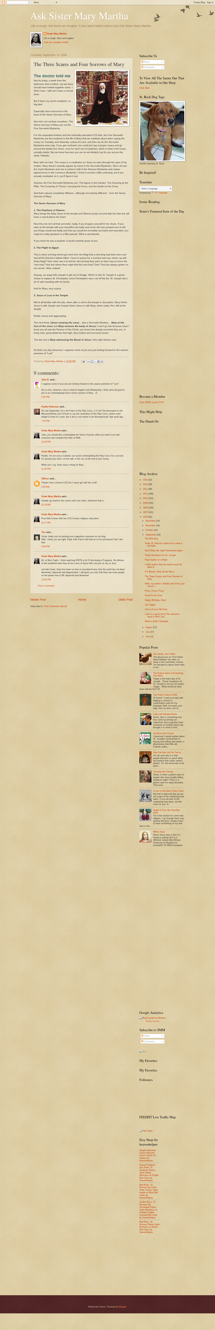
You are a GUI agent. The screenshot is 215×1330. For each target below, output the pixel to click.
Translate (162, 193)
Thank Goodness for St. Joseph (160, 555)
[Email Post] (83, 361)
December (150, 520)
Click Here (144, 88)
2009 (145, 503)
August (149, 627)
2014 (145, 480)
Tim (43, 532)
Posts (146, 62)
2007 (145, 512)
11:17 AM (45, 522)
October (149, 530)
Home (82, 599)
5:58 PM (45, 546)
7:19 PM (45, 421)
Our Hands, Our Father (164, 654)
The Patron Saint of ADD (165, 695)
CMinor (45, 478)
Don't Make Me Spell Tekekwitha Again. (164, 550)
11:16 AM (45, 504)
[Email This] (89, 361)
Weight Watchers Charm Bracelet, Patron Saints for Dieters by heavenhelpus (147, 1155)
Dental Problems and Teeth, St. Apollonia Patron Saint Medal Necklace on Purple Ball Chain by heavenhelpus (148, 1173)
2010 (145, 498)
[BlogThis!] (92, 361)
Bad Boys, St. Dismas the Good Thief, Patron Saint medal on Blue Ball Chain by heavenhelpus (148, 1191)
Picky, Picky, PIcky (154, 591)
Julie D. (45, 379)
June (148, 636)
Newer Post (38, 599)
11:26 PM (46, 469)
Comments (149, 67)
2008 (145, 507)
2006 (145, 517)
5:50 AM (45, 487)
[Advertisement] (164, 877)
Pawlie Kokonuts (50, 406)
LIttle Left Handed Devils (165, 714)
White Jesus (159, 831)
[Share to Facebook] (98, 361)
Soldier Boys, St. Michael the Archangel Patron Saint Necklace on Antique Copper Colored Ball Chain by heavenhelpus (148, 1210)
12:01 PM (46, 579)
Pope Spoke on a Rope (156, 559)
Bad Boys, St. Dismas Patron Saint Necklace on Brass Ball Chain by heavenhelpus (149, 1226)
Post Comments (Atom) (55, 606)
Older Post (125, 599)
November (150, 525)
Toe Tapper (150, 605)
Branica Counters (152, 1021)
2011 (145, 493)
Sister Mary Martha (57, 33)
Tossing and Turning (163, 771)
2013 (145, 484)
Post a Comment (46, 586)
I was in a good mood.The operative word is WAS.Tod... (162, 615)
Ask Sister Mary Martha (79, 15)
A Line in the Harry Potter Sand (168, 791)
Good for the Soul (153, 595)
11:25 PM (46, 442)
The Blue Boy (151, 538)
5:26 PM (45, 397)
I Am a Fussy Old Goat (156, 609)
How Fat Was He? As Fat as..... (168, 752)
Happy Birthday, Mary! (155, 600)
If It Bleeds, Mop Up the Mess (159, 571)
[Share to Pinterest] (101, 361)
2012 (145, 489)
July (147, 632)
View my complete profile (56, 42)
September (151, 534)
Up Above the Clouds (163, 733)
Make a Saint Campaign (156, 621)
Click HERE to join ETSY (151, 402)
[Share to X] (95, 361)
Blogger (122, 1306)
